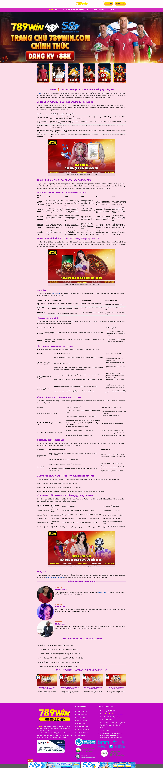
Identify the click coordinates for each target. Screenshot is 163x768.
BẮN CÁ (87, 10)
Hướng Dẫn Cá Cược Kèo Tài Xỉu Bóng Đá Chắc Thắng (70, 688)
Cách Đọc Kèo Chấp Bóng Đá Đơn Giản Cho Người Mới (116, 688)
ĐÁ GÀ (68, 10)
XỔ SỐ (63, 10)
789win (51, 10)
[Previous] (36, 685)
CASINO (81, 10)
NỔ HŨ (57, 10)
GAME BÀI (95, 10)
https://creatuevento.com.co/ (55, 577)
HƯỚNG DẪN (103, 10)
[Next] (126, 685)
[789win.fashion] (81, 4)
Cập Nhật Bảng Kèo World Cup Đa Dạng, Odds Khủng (47, 688)
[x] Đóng (30, 760)
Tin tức (111, 10)
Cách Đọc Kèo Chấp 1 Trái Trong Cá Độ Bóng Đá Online (93, 688)
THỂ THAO (74, 10)
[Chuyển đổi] (38, 645)
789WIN (39, 726)
